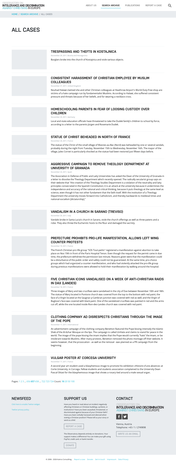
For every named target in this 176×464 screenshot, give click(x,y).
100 (73, 381)
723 (48, 381)
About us (91, 5)
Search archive (111, 5)
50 (69, 381)
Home (15, 14)
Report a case (153, 5)
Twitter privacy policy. (20, 409)
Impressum (111, 459)
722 (43, 381)
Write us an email (128, 434)
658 (37, 381)
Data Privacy (123, 459)
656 (28, 381)
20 (66, 381)
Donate (70, 445)
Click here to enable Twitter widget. (26, 404)
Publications (132, 5)
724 (52, 381)
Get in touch (100, 459)
